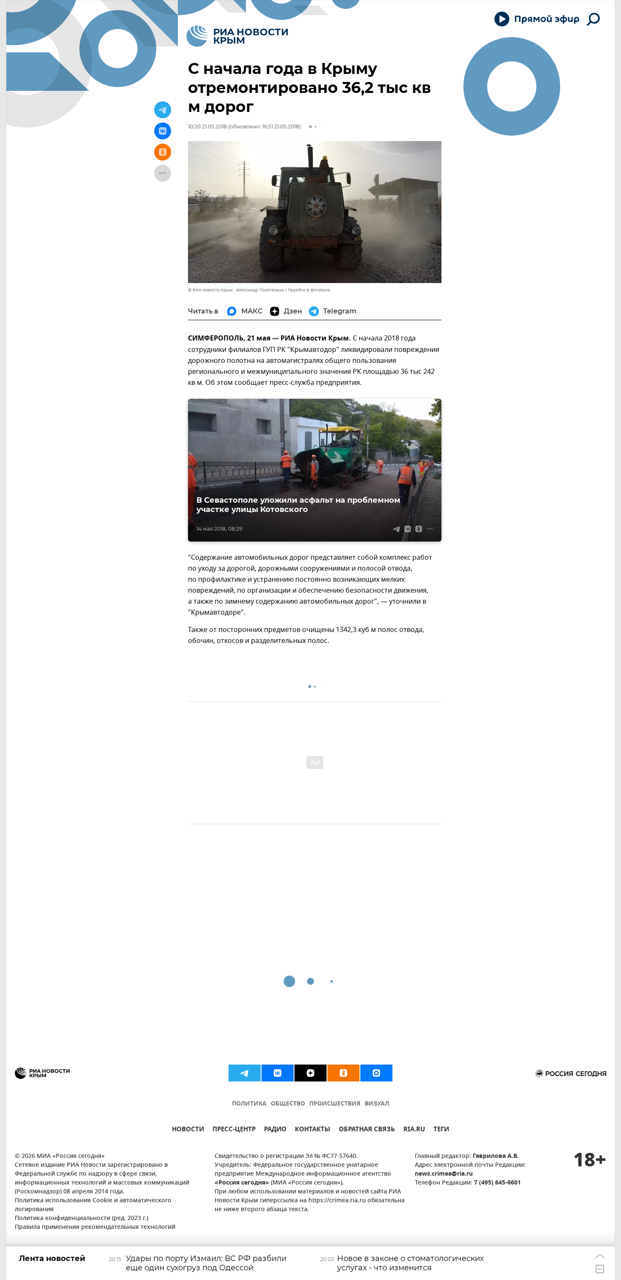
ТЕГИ (441, 1130)
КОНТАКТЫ (312, 1130)
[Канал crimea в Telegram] (245, 1073)
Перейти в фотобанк (309, 290)
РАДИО (275, 1130)
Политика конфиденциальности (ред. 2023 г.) (81, 1218)
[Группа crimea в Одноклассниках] (343, 1073)
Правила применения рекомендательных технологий (95, 1227)
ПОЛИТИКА (249, 1104)
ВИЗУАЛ (377, 1104)
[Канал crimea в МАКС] (376, 1073)
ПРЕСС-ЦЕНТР (234, 1130)
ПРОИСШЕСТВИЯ (334, 1104)
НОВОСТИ (188, 1130)
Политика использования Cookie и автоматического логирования (93, 1205)
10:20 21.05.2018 (207, 126)
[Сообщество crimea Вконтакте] (277, 1073)
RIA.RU (414, 1130)
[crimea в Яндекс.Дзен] (310, 1073)
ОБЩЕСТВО (288, 1104)
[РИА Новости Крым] (237, 36)
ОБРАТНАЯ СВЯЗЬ (367, 1130)
